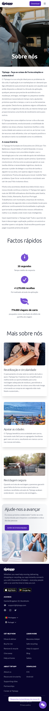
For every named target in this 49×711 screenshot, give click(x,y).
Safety (29, 658)
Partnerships (9, 686)
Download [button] (35, 3)
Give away (8, 653)
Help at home (9, 658)
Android (29, 676)
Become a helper (33, 639)
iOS (27, 672)
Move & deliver (10, 639)
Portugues (12, 618)
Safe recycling (31, 644)
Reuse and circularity (12, 676)
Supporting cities (11, 681)
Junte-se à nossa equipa (17, 527)
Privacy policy (25, 705)
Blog (28, 653)
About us (7, 672)
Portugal (11, 622)
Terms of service (26, 702)
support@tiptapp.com (17, 605)
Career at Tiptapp (11, 691)
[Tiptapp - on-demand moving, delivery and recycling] (8, 3)
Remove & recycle (11, 648)
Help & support (32, 648)
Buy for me (8, 644)
